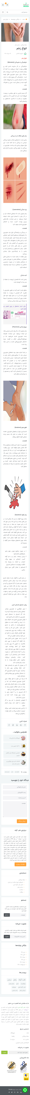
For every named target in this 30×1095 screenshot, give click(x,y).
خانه (28, 1033)
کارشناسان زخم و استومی (22, 1043)
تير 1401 (23, 960)
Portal (10, 1089)
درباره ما (12, 1039)
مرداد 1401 (22, 957)
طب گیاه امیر (21, 987)
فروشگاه (13, 1033)
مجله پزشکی (23, 45)
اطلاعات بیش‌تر (20, 864)
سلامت (21, 890)
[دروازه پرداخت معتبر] (26, 1077)
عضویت (7, 936)
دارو (17, 984)
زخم (12, 772)
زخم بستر (11, 984)
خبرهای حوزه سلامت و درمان (15, 882)
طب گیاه (22, 979)
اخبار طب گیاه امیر (18, 885)
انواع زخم (17, 772)
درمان (9, 980)
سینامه (14, 987)
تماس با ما (26, 1039)
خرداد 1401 (22, 962)
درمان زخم (17, 45)
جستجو (7, 915)
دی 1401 (23, 952)
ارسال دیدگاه (21, 821)
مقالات (21, 892)
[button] (7, 5)
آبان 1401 (23, 955)
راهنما (13, 1036)
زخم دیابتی (15, 990)
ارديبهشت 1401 (21, 965)
